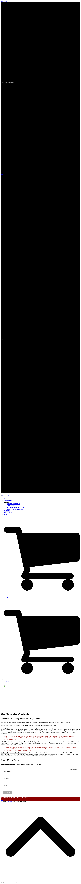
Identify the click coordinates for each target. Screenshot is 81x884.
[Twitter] (42, 416)
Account (2, 174)
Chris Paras (9, 801)
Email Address (7, 771)
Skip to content (4, 1)
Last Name (6, 785)
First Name (6, 778)
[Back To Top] (40, 881)
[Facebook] (42, 252)
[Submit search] (16, 882)
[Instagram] (42, 339)
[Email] (42, 492)
